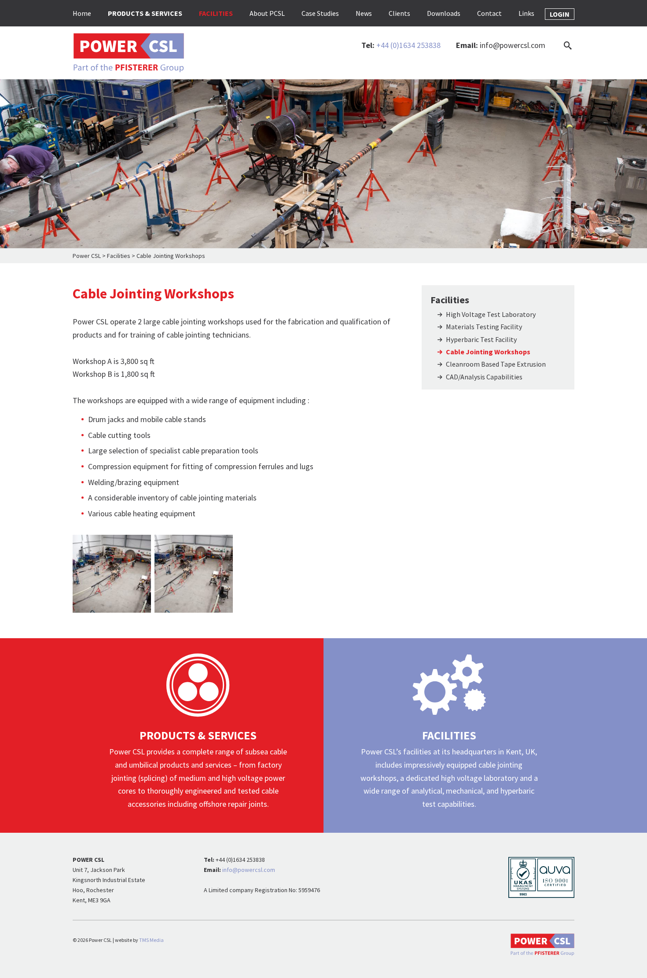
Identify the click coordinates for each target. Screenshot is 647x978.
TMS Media (151, 940)
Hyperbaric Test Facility (481, 339)
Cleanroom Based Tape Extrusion (496, 364)
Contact (489, 13)
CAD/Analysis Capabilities (484, 376)
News (364, 13)
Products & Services (145, 13)
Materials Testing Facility (484, 326)
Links (526, 13)
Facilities (216, 13)
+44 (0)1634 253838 (408, 45)
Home (82, 13)
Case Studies (320, 13)
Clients (399, 13)
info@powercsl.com (512, 45)
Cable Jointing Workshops (488, 351)
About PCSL (267, 13)
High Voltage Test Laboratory (491, 314)
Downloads (443, 13)
